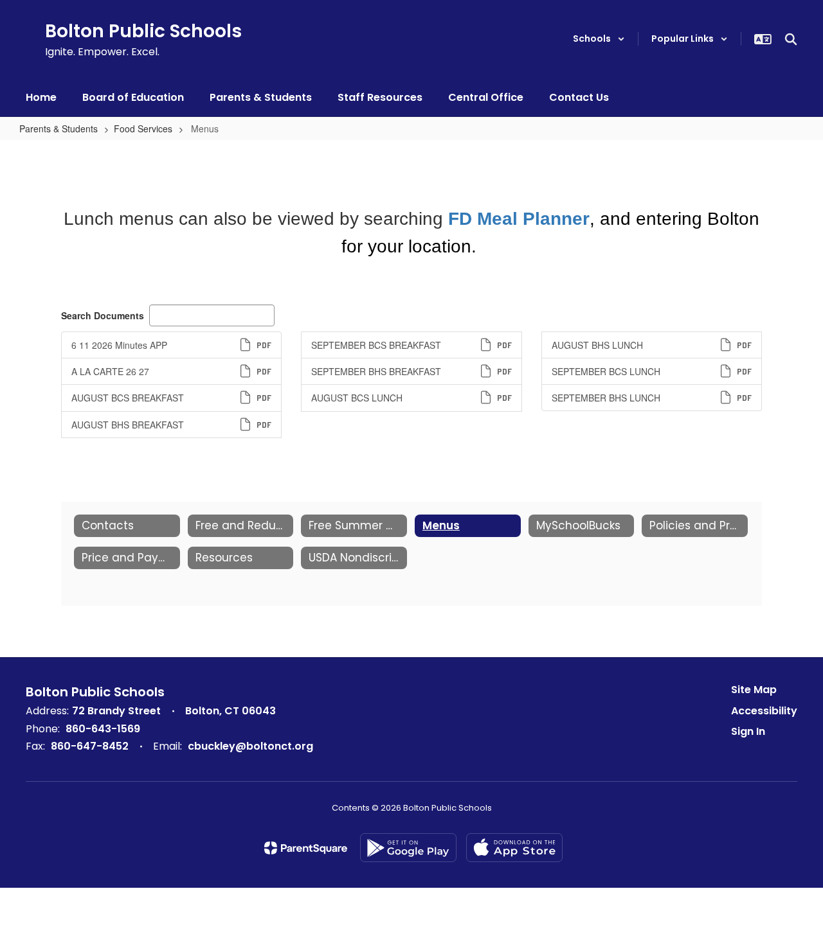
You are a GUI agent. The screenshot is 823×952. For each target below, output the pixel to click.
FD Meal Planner (519, 219)
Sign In (748, 731)
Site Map (754, 689)
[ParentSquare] (305, 848)
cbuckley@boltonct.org (250, 746)
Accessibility (764, 710)
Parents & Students (58, 128)
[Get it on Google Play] (408, 847)
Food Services (143, 128)
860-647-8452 (90, 746)
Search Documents (102, 315)
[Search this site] (790, 39)
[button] (599, 39)
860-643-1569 (103, 728)
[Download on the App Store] (514, 847)
